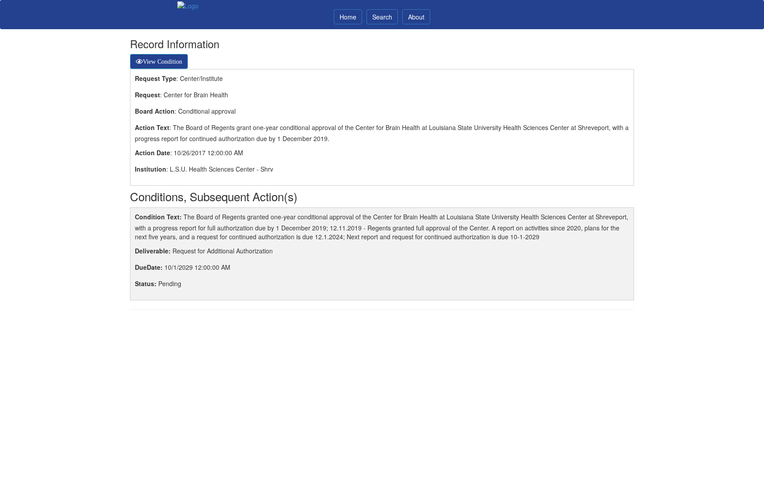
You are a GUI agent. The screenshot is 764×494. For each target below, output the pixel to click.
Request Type (155, 78)
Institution (150, 169)
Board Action (155, 111)
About (416, 16)
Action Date (152, 152)
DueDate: (149, 267)
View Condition (162, 61)
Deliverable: (153, 250)
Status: (146, 283)
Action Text (152, 127)
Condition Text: (158, 216)
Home (348, 16)
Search (382, 16)
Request (147, 94)
